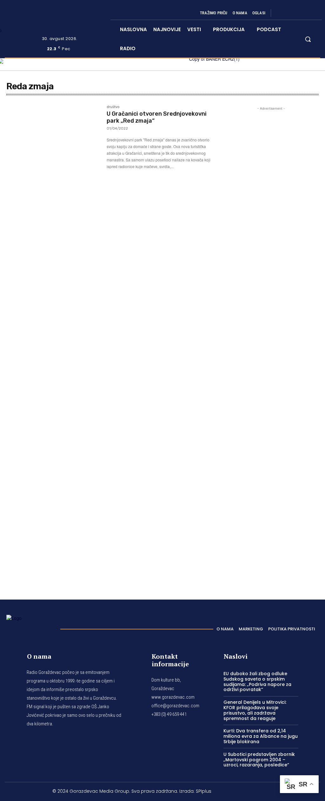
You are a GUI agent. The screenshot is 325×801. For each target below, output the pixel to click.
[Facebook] (281, 13)
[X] (304, 13)
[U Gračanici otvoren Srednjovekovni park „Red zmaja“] (53, 136)
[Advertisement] (271, 346)
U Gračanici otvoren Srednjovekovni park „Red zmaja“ (157, 117)
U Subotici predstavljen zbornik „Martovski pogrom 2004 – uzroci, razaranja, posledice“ (259, 759)
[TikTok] (296, 13)
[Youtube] (311, 13)
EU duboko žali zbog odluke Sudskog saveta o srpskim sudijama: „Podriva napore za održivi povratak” (257, 681)
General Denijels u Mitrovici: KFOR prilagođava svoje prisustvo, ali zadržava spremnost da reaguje (254, 710)
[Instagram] (289, 13)
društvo (113, 107)
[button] (307, 39)
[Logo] (30, 627)
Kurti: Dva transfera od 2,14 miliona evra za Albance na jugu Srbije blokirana (260, 736)
